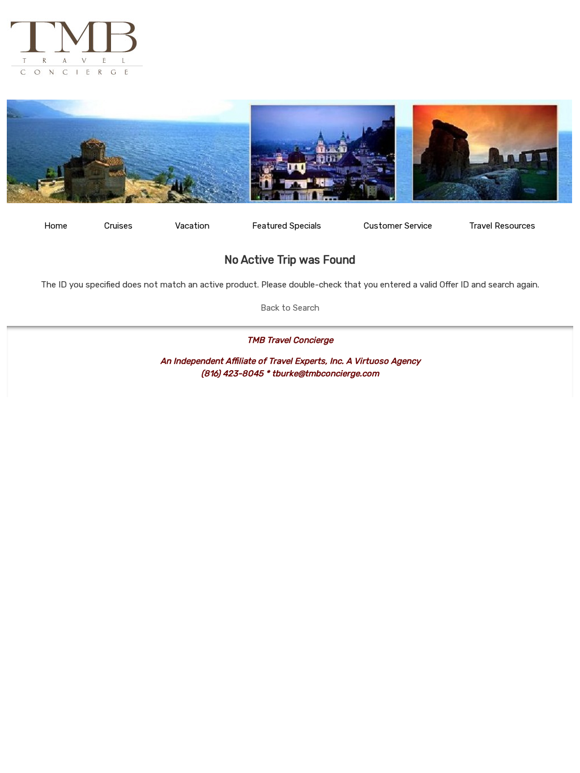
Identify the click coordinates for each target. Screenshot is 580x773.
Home (55, 226)
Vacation (192, 226)
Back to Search (290, 308)
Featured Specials (286, 226)
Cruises (118, 226)
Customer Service (398, 226)
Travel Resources (502, 226)
